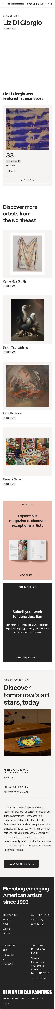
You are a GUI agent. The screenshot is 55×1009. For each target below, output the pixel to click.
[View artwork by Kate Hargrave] (27, 386)
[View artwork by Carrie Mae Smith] (27, 254)
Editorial (8, 933)
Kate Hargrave (12, 413)
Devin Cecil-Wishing (15, 347)
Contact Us (9, 945)
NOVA (5, 924)
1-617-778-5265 (38, 978)
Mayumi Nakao (12, 479)
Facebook (8, 964)
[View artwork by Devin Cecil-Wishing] (27, 319)
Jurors (6, 929)
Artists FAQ (37, 919)
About (6, 950)
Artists (7, 919)
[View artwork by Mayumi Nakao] (27, 451)
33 (10, 155)
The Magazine (10, 915)
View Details (27, 180)
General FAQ (37, 924)
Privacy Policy (35, 998)
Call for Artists (40, 915)
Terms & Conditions (13, 998)
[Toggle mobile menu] (4, 3)
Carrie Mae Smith (14, 281)
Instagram (8, 955)
